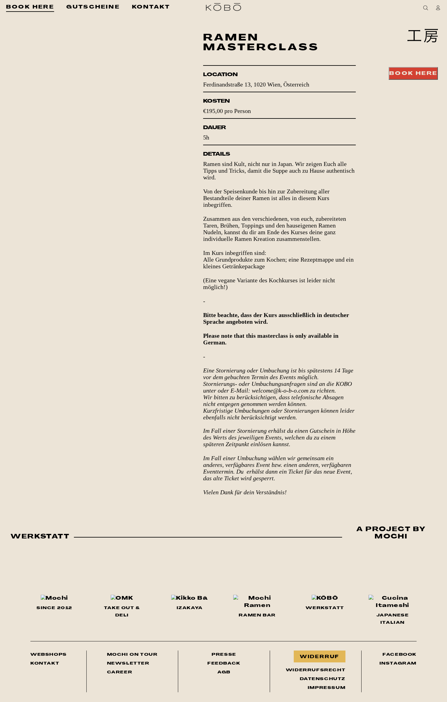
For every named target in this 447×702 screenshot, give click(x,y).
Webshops (48, 655)
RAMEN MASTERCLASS (261, 43)
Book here (413, 73)
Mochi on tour (132, 654)
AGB (223, 672)
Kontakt (44, 663)
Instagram (398, 663)
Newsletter (132, 663)
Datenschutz (322, 679)
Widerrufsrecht (315, 670)
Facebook (400, 654)
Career (120, 672)
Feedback (224, 663)
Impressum (326, 688)
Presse (224, 655)
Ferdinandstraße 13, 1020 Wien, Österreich (256, 84)
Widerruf (319, 657)
